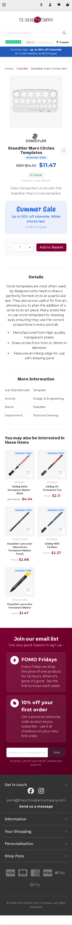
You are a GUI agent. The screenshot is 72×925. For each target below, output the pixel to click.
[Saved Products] (58, 5)
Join (56, 752)
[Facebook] (31, 791)
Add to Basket (51, 247)
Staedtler (23, 68)
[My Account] (50, 5)
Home (9, 68)
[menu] (4, 5)
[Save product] (63, 150)
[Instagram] (41, 791)
